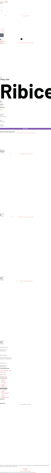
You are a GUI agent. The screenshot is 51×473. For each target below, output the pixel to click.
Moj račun (3, 390)
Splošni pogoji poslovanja (5, 397)
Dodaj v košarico (25, 128)
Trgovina (3, 30)
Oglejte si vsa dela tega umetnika (7, 131)
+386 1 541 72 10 (3, 372)
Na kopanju (2, 151)
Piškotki (32, 472)
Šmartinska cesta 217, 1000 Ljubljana (5, 370)
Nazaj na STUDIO (4, 1)
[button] (25, 37)
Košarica (3, 391)
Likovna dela (3, 379)
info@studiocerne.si (4, 376)
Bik (0, 215)
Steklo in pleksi (4, 382)
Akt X (1, 278)
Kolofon (30, 472)
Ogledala (3, 380)
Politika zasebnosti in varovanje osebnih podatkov (16, 472)
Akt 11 (1, 342)
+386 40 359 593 (3, 374)
